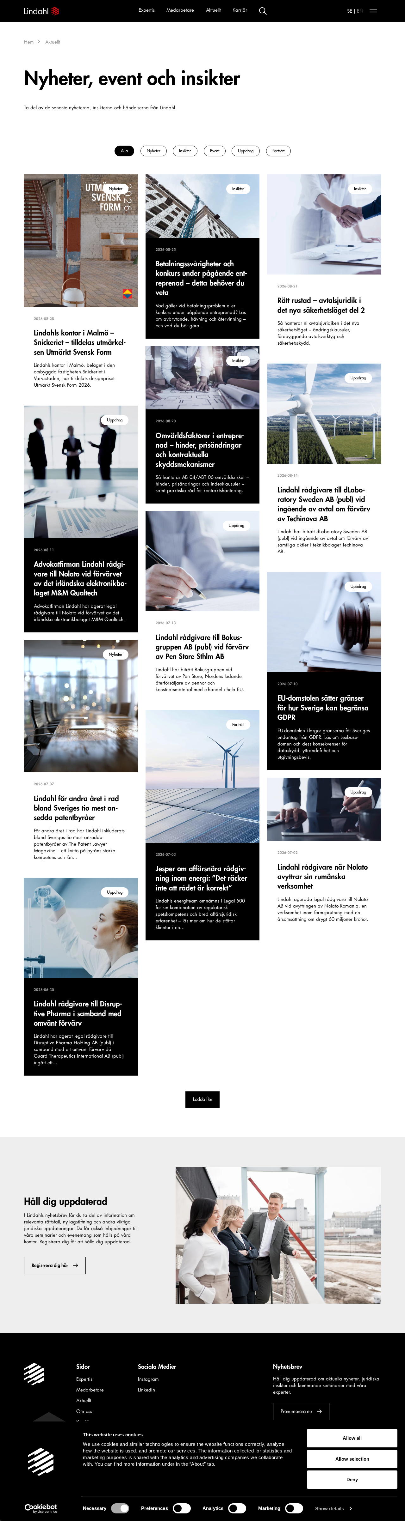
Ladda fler (202, 1099)
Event (214, 151)
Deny (352, 1479)
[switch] (182, 1508)
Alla (124, 151)
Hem (29, 42)
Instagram (148, 1379)
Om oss (84, 1411)
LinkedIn (146, 1390)
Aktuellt (213, 10)
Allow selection (352, 1459)
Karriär (240, 10)
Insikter (185, 151)
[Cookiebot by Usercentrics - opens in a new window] (41, 1508)
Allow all (352, 1438)
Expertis (147, 10)
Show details (329, 1508)
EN (360, 11)
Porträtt (278, 151)
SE (349, 11)
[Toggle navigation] (373, 11)
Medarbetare (180, 10)
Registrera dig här (49, 1265)
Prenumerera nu (296, 1411)
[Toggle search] (263, 11)
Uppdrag (245, 151)
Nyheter (153, 151)
